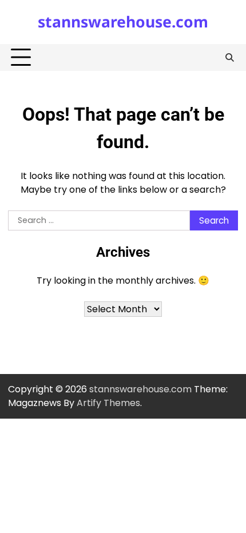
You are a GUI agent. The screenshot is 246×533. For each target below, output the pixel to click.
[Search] (229, 57)
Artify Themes (108, 402)
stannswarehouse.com (123, 21)
